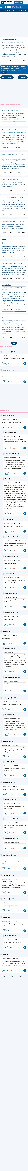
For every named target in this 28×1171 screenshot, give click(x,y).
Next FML (23, 77)
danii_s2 (5, 741)
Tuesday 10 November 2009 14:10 (12, 560)
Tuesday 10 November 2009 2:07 (10, 921)
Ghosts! (4, 239)
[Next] (26, 976)
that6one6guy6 (9, 677)
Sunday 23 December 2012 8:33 (11, 823)
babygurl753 (9, 612)
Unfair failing (6, 285)
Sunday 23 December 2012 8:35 (11, 842)
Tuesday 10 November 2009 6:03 (12, 483)
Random (7, 11)
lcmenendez (6, 352)
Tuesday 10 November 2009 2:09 (10, 958)
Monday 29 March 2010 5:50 (10, 597)
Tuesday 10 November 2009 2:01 (9, 635)
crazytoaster (9, 537)
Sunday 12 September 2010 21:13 (11, 616)
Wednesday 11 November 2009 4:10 (12, 577)
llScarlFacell (8, 593)
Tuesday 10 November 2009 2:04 (10, 859)
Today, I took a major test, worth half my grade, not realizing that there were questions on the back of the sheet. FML (12, 226)
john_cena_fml (9, 454)
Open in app (18, 2)
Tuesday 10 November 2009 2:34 (12, 436)
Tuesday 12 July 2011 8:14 (9, 652)
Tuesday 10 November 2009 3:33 (12, 457)
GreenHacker (9, 556)
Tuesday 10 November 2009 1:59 (9, 374)
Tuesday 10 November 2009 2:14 (12, 940)
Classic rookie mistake (9, 130)
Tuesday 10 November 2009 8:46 (12, 541)
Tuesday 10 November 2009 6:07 (12, 803)
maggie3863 (6, 855)
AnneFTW (6, 370)
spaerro (7, 648)
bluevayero (8, 819)
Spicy (13, 11)
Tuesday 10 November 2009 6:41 (12, 523)
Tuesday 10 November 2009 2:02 (10, 356)
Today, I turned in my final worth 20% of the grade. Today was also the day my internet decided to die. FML (13, 184)
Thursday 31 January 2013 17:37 (11, 766)
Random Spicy (21, 11)
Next (14, 343)
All (2, 11)
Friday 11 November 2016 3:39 (11, 681)
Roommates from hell (9, 39)
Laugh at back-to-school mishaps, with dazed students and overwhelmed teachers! (13, 69)
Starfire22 (6, 875)
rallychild (5, 899)
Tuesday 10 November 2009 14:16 (12, 718)
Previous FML (7, 77)
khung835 (8, 799)
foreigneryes (6, 698)
